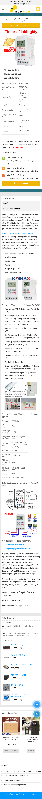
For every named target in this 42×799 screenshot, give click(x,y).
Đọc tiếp (31, 751)
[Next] (40, 736)
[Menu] (3, 9)
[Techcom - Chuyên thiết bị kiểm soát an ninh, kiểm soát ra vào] (20, 9)
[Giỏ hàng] (38, 8)
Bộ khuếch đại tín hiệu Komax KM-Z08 (11, 738)
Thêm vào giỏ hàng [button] (11, 751)
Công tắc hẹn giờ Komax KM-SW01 (18, 549)
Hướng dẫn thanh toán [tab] (12, 208)
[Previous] (1, 736)
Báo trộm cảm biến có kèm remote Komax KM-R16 (31, 739)
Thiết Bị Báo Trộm (16, 626)
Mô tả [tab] (5, 203)
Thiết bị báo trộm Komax (14, 545)
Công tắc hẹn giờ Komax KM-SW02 (19, 633)
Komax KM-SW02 (23, 636)
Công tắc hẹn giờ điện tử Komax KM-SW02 (19, 234)
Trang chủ (21, 21)
